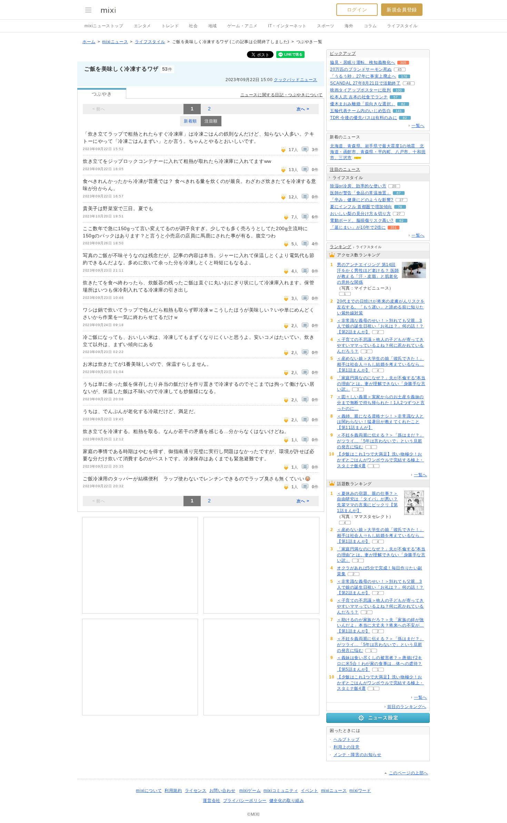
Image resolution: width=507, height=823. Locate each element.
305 (403, 63)
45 (400, 69)
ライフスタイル (402, 25)
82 (403, 104)
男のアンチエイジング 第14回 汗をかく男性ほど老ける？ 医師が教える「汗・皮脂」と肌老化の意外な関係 (368, 273)
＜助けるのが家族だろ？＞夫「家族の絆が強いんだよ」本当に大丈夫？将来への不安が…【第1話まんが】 (380, 625)
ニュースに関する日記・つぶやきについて (281, 94)
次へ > (303, 109)
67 (399, 193)
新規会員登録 (402, 9)
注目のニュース (345, 169)
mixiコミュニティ (281, 790)
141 (399, 111)
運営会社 (211, 800)
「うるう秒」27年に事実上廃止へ (363, 76)
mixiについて (149, 790)
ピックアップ (343, 53)
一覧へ (418, 125)
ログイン (357, 9)
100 (399, 90)
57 (396, 97)
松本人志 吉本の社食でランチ (359, 97)
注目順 (211, 121)
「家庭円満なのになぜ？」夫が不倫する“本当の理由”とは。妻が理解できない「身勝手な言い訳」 (381, 383)
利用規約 (173, 790)
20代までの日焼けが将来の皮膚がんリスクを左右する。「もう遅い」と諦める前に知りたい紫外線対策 (381, 307)
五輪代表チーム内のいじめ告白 (360, 110)
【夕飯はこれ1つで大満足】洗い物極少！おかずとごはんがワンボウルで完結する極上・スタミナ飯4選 (380, 460)
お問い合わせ (222, 790)
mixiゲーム (250, 790)
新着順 (190, 121)
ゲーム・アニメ (242, 25)
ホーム (89, 41)
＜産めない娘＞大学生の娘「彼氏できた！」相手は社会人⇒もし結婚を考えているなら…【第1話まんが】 (380, 364)
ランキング (340, 246)
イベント (309, 790)
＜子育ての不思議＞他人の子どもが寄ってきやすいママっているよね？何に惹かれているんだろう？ (380, 345)
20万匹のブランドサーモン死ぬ (361, 69)
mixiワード (360, 790)
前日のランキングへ (406, 706)
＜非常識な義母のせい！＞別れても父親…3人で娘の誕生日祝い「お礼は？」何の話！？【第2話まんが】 (380, 326)
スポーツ (325, 25)
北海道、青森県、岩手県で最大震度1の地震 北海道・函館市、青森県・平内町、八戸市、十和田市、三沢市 (378, 152)
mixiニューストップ (103, 25)
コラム (370, 25)
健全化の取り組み (286, 800)
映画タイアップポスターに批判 (360, 90)
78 (400, 207)
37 (401, 200)
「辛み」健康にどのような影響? (362, 199)
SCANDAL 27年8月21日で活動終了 (365, 83)
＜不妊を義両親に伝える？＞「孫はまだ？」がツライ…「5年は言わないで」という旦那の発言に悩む (380, 441)
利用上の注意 (347, 747)
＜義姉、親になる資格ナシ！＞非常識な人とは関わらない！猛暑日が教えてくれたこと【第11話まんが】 (380, 422)
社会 (193, 25)
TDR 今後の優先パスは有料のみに (363, 117)
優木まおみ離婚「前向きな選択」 (362, 103)
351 (393, 227)
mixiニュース (115, 41)
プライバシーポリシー (245, 800)
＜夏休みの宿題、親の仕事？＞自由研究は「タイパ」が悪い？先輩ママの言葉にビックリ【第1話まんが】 (367, 502)
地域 (212, 25)
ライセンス (196, 790)
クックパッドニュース (295, 79)
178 (404, 76)
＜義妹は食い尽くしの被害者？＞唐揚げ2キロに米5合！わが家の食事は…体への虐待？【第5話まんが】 (379, 663)
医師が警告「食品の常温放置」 (360, 192)
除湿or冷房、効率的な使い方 (358, 186)
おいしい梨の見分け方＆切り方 (360, 213)
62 (401, 221)
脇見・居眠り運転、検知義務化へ (362, 62)
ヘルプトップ (347, 739)
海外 (349, 25)
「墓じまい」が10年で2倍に (358, 227)
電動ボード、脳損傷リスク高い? (362, 220)
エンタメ (142, 25)
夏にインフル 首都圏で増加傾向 (361, 206)
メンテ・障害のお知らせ (357, 754)
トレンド (170, 25)
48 (409, 83)
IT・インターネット (287, 25)
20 (394, 186)
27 (399, 214)
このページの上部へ (408, 773)
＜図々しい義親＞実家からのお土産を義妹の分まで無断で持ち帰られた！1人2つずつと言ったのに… (381, 402)
